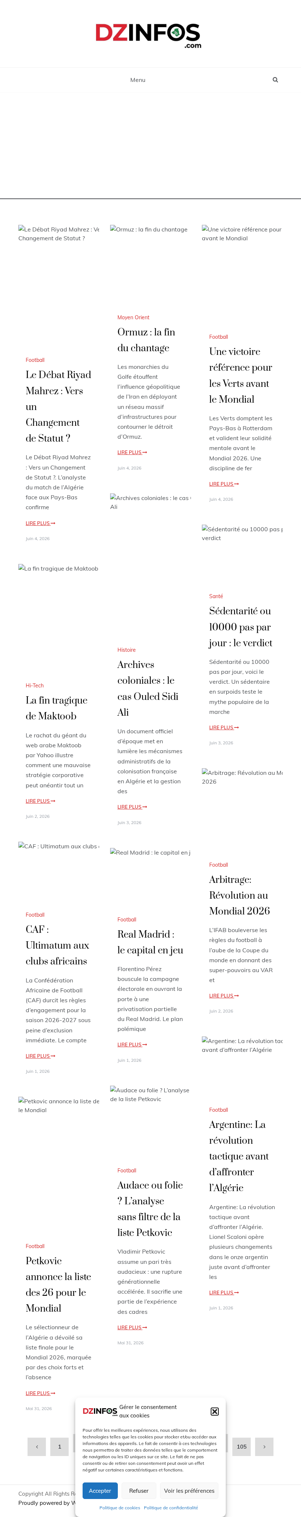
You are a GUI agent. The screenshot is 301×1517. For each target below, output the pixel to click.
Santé (216, 596)
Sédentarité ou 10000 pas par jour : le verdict (240, 627)
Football (35, 360)
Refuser (139, 1490)
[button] (214, 1411)
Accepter (100, 1490)
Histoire (126, 650)
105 (242, 1446)
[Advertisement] (150, 147)
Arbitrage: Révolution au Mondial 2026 (239, 896)
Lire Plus (38, 523)
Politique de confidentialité (171, 1507)
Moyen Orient (133, 317)
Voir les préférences (189, 1490)
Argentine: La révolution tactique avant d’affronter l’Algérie (239, 1157)
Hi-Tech (35, 685)
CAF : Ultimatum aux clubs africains (57, 946)
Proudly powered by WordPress (59, 1502)
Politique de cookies (119, 1507)
